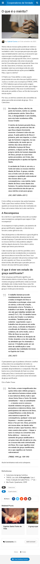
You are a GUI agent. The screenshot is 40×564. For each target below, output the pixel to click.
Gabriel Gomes (12, 41)
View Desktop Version (21, 559)
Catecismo (11, 487)
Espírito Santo (12, 491)
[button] (3, 3)
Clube (24, 552)
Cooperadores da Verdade (20, 3)
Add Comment (30, 542)
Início (16, 552)
